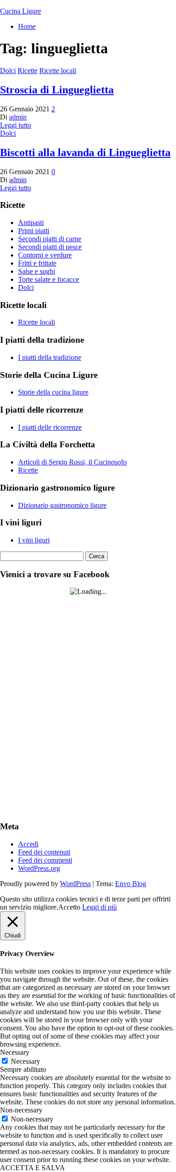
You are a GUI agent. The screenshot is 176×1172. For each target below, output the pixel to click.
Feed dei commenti (45, 860)
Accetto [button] (69, 907)
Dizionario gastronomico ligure (62, 505)
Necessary (25, 1061)
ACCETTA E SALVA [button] (32, 1168)
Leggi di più (99, 907)
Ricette (27, 70)
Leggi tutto (15, 125)
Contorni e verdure (45, 255)
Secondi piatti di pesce (50, 247)
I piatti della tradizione (49, 357)
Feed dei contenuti (44, 852)
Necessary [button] (14, 1052)
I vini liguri (34, 540)
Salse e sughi (36, 271)
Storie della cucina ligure (53, 392)
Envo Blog (130, 883)
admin (18, 117)
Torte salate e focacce (48, 279)
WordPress (75, 883)
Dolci (8, 70)
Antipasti (31, 222)
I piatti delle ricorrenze (50, 427)
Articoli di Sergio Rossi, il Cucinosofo (72, 462)
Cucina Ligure (20, 11)
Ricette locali (57, 70)
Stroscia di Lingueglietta (57, 90)
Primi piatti (33, 230)
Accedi (28, 844)
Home (27, 26)
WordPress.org (39, 868)
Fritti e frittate (37, 263)
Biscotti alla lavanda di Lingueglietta (85, 152)
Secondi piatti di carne (49, 239)
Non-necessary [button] (21, 1110)
